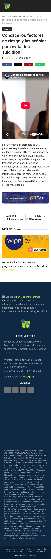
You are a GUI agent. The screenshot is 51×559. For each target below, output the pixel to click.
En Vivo (8, 408)
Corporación (11, 435)
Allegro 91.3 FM (13, 414)
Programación (12, 425)
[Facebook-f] (7, 390)
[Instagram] (15, 390)
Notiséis (13, 16)
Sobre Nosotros (21, 556)
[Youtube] (30, 390)
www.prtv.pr (8, 270)
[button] (46, 5)
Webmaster (40, 552)
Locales (22, 16)
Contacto (32, 556)
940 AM (8, 419)
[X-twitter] (23, 390)
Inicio (4, 16)
